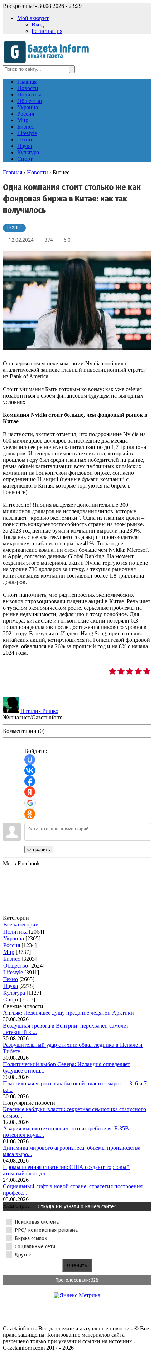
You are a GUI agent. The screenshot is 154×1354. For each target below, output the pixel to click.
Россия (11, 945)
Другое (23, 1254)
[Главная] (48, 62)
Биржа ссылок (31, 1238)
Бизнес (14, 227)
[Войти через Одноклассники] (29, 814)
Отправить (38, 849)
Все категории (21, 924)
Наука (10, 986)
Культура (14, 993)
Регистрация (47, 31)
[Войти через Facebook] (29, 781)
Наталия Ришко (39, 711)
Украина (13, 938)
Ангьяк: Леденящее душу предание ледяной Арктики (68, 1013)
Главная (12, 172)
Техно (10, 979)
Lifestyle (13, 972)
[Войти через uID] (29, 759)
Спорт (11, 999)
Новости (37, 172)
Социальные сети (35, 1246)
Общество (15, 966)
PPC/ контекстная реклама (46, 1230)
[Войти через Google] (30, 803)
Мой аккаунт (33, 18)
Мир (8, 952)
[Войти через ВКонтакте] (29, 770)
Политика (15, 932)
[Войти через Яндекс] (29, 791)
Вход (38, 24)
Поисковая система (37, 1222)
